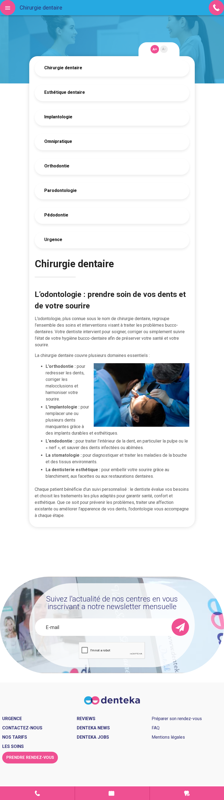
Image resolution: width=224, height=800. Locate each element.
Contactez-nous (22, 727)
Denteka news (93, 727)
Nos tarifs (14, 737)
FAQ (156, 727)
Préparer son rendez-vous (177, 718)
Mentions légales (168, 737)
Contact (37, 793)
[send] (180, 627)
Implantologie (58, 116)
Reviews (86, 718)
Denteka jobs (93, 737)
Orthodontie (56, 166)
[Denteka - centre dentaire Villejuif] (112, 700)
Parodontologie (60, 190)
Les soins (13, 746)
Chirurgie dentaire (63, 67)
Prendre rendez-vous (112, 793)
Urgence (53, 239)
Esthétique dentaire (64, 92)
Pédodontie (56, 215)
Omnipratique (58, 141)
